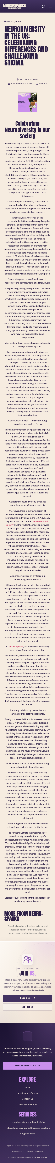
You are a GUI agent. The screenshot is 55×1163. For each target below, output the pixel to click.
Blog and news (27, 1133)
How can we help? (27, 1104)
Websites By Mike (39, 1157)
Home (27, 1087)
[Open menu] (51, 6)
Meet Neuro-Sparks (27, 1093)
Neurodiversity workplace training (27, 1122)
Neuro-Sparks (16, 646)
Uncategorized (14, 21)
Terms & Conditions (35, 1151)
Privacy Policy (17, 1151)
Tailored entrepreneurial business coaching (27, 1128)
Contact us (27, 1098)
